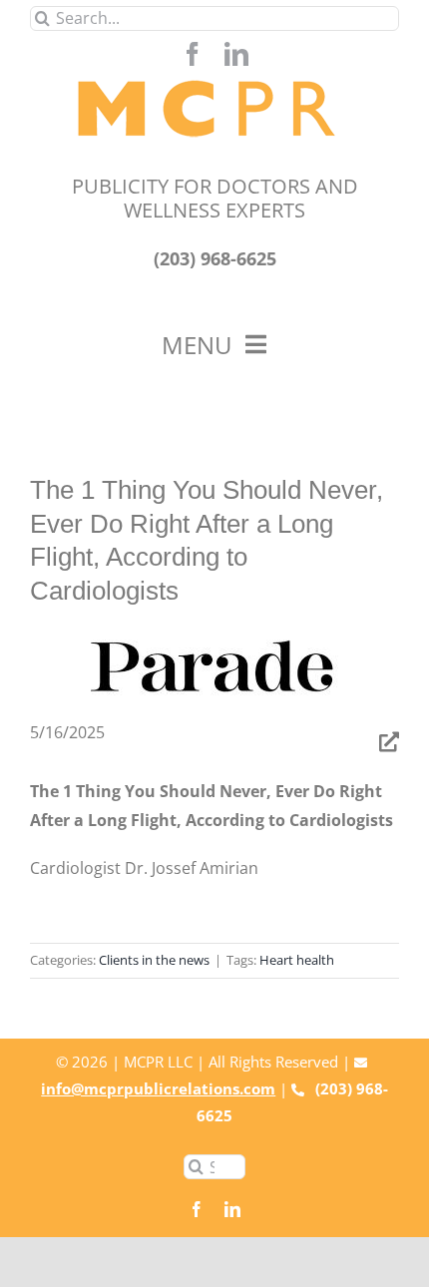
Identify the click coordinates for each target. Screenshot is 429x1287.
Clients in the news (154, 960)
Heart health (296, 960)
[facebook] (193, 54)
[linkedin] (236, 54)
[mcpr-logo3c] (215, 75)
